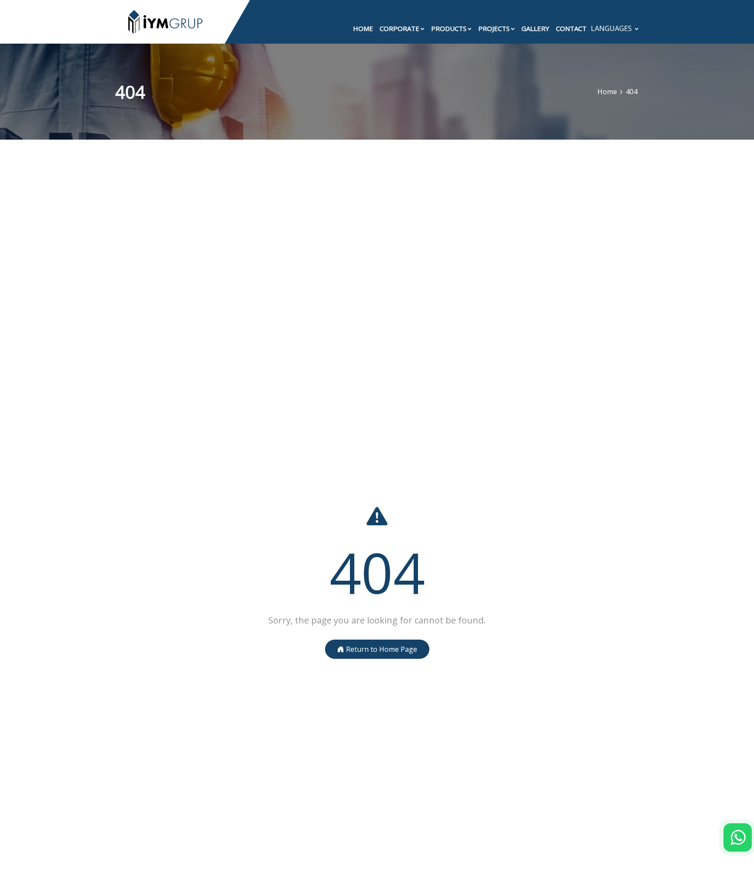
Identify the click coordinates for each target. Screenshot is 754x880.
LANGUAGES (612, 28)
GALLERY (535, 28)
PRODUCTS (448, 28)
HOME (363, 28)
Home (607, 91)
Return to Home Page (380, 649)
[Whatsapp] (737, 837)
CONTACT (571, 28)
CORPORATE (399, 28)
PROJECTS (494, 28)
